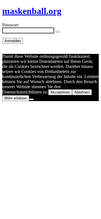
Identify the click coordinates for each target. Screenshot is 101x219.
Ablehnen (81, 92)
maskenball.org (31, 11)
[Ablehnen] (31, 99)
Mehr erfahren (15, 98)
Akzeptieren (60, 92)
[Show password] (57, 32)
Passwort (10, 24)
